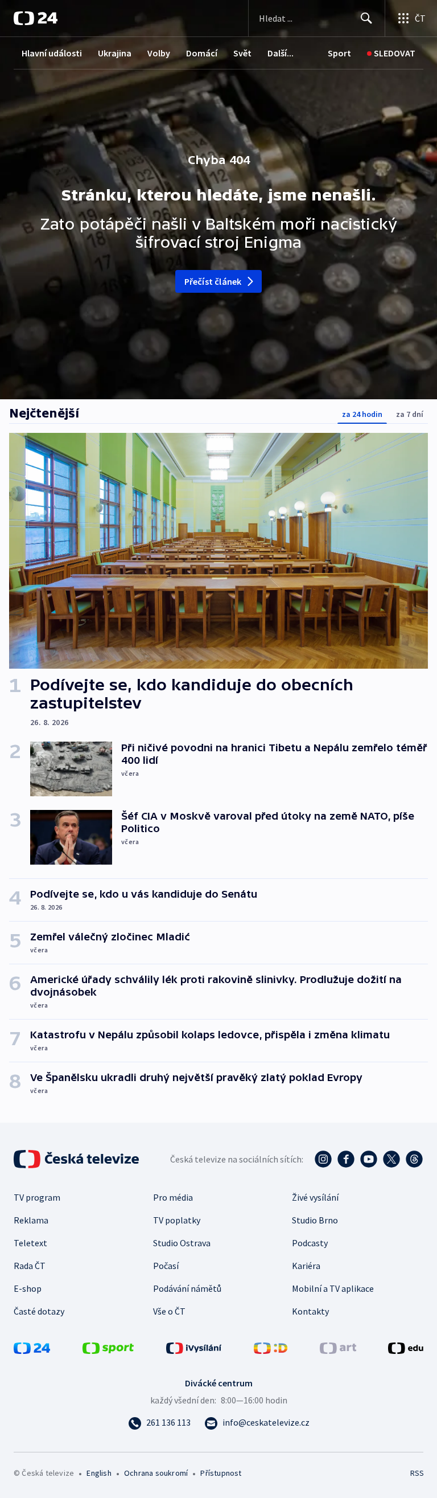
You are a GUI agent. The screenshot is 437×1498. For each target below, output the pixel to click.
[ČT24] (35, 18)
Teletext (30, 1243)
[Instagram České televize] (323, 1159)
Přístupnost (220, 1473)
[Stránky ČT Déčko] (270, 1347)
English (98, 1473)
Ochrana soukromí (156, 1473)
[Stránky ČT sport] (108, 1347)
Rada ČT (30, 1265)
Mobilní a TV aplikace (333, 1288)
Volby (158, 53)
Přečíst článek (213, 281)
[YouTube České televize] (369, 1159)
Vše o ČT (169, 1311)
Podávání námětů (187, 1288)
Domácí (201, 53)
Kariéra (306, 1265)
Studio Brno (315, 1220)
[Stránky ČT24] (32, 1347)
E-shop (28, 1288)
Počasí (166, 1265)
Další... (280, 53)
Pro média (173, 1197)
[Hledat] (366, 18)
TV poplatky (176, 1220)
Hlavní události (52, 53)
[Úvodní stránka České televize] (77, 1159)
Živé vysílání (315, 1197)
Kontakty (310, 1311)
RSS (416, 1473)
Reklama (31, 1220)
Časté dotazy (39, 1311)
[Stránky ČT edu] (405, 1347)
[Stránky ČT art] (338, 1347)
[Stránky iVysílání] (194, 1347)
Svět (242, 53)
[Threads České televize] (414, 1159)
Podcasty (310, 1243)
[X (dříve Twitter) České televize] (391, 1159)
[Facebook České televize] (346, 1159)
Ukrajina (114, 53)
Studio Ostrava (182, 1243)
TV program (37, 1197)
